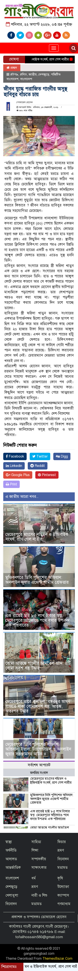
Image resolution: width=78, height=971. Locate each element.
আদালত (11, 859)
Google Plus (20, 475)
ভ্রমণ (60, 850)
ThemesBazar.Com (57, 958)
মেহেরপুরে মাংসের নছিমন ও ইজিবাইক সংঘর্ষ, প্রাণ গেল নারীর (36, 537)
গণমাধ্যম (63, 904)
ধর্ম (33, 878)
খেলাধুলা (11, 895)
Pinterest (48, 475)
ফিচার (61, 842)
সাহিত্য (36, 842)
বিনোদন (63, 859)
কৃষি (60, 878)
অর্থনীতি (10, 850)
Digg (64, 456)
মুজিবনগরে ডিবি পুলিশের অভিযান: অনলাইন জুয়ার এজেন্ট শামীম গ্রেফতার (37, 580)
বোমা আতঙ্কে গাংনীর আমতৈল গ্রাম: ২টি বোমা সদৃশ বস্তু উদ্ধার (38, 666)
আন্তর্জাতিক (13, 867)
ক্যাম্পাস (63, 895)
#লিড (23, 74)
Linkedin (15, 466)
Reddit (39, 466)
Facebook (16, 456)
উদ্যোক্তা (63, 886)
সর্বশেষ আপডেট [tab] (39, 765)
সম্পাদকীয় (38, 859)
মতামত (62, 867)
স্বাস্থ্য (8, 842)
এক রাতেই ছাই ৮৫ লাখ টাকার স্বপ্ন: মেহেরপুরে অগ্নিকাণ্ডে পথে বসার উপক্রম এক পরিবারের (37, 620)
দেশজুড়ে (43, 74)
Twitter (42, 456)
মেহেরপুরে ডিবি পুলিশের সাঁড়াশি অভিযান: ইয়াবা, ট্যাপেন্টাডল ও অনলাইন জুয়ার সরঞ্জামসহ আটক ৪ (38, 749)
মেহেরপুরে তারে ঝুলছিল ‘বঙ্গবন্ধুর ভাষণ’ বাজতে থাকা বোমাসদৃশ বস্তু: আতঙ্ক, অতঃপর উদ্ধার (38, 706)
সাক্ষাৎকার (39, 867)
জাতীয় (33, 74)
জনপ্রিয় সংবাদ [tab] (39, 773)
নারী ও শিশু (39, 895)
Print (13, 484)
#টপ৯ (14, 74)
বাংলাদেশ (26, 79)
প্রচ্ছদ (13, 68)
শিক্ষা (34, 850)
